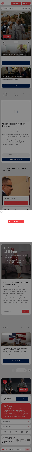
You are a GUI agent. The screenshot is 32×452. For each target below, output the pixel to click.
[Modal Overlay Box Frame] (16, 226)
